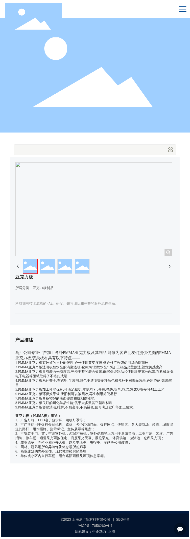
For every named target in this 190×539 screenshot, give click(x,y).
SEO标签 (122, 519)
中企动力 (99, 532)
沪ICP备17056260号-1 (95, 526)
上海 (111, 532)
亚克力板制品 (43, 288)
